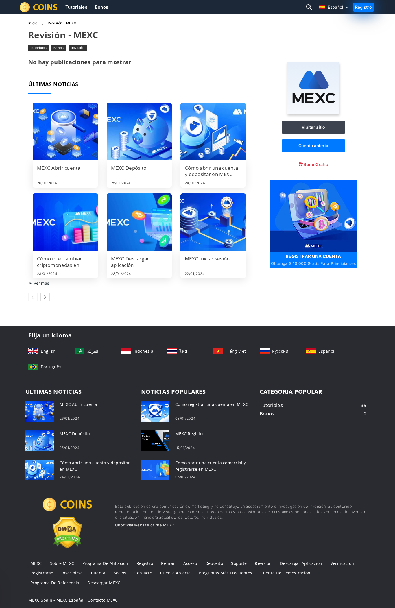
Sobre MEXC (62, 563)
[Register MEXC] (313, 214)
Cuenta (98, 573)
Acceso (190, 563)
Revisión (77, 48)
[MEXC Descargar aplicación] (139, 222)
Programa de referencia (54, 582)
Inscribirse (72, 573)
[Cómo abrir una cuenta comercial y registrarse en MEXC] (155, 469)
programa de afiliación (105, 563)
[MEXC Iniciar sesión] (213, 222)
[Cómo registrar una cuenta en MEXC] (155, 411)
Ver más (40, 283)
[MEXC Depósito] (139, 131)
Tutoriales (76, 7)
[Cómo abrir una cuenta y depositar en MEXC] (213, 131)
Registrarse (41, 573)
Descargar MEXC (103, 582)
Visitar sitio (313, 127)
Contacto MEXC (103, 600)
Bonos (101, 7)
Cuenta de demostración (285, 573)
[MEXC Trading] (67, 510)
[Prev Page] (33, 297)
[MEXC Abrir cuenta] (65, 131)
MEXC (36, 563)
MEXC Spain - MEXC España (56, 600)
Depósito (214, 563)
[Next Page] (45, 297)
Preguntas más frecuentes (225, 573)
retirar (168, 563)
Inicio (33, 23)
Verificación (342, 563)
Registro (363, 7)
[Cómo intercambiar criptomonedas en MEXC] (65, 222)
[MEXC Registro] (155, 440)
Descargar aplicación (301, 563)
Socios (120, 573)
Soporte (239, 563)
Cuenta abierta (313, 145)
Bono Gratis (315, 164)
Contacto (143, 573)
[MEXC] (313, 112)
